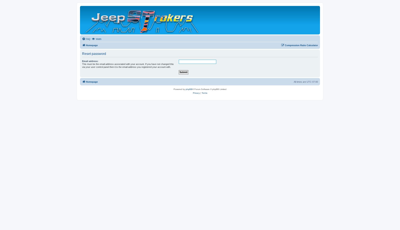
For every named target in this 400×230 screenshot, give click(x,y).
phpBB (189, 89)
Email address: (90, 61)
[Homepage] (142, 20)
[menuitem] (86, 39)
